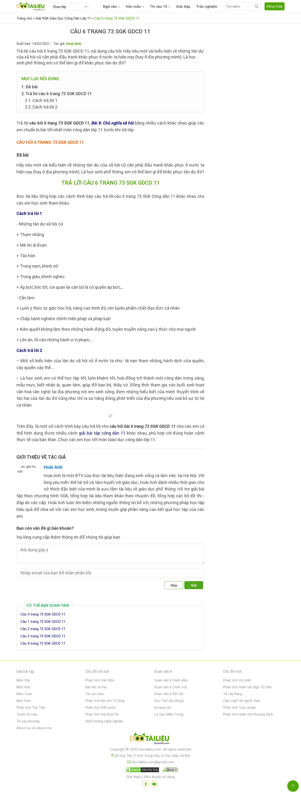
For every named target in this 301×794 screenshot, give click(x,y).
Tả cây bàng (232, 694)
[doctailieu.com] (150, 739)
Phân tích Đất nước (100, 707)
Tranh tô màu (27, 714)
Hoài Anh (53, 467)
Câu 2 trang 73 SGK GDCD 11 (42, 629)
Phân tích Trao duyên (239, 707)
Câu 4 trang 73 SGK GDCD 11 (42, 643)
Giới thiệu (133, 777)
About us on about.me (33, 728)
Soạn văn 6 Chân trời (170, 687)
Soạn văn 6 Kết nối (168, 694)
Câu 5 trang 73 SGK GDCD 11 (42, 614)
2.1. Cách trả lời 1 (41, 100)
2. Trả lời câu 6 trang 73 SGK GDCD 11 (56, 93)
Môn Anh (23, 687)
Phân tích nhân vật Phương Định (248, 714)
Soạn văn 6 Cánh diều (171, 680)
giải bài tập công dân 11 (102, 433)
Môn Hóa (23, 701)
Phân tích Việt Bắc (99, 680)
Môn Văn (23, 680)
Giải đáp (183, 6)
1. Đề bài (29, 86)
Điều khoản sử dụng (159, 777)
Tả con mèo (94, 694)
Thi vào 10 (158, 6)
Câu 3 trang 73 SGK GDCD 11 (42, 636)
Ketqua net (162, 707)
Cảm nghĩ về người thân (241, 701)
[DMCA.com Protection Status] (141, 771)
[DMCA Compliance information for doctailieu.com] (169, 771)
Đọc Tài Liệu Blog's (169, 701)
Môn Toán (24, 694)
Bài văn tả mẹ (96, 687)
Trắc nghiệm (206, 6)
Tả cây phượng (28, 721)
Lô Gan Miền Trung (168, 714)
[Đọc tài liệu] (145, 784)
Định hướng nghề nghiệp (104, 721)
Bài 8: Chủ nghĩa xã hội (112, 123)
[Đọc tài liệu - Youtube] (154, 784)
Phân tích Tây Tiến (30, 707)
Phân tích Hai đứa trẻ (102, 714)
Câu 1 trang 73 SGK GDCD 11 (42, 621)
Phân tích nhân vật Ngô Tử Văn (247, 687)
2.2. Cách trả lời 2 (41, 107)
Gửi (194, 585)
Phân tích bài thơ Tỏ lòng (104, 701)
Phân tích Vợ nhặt (237, 680)
